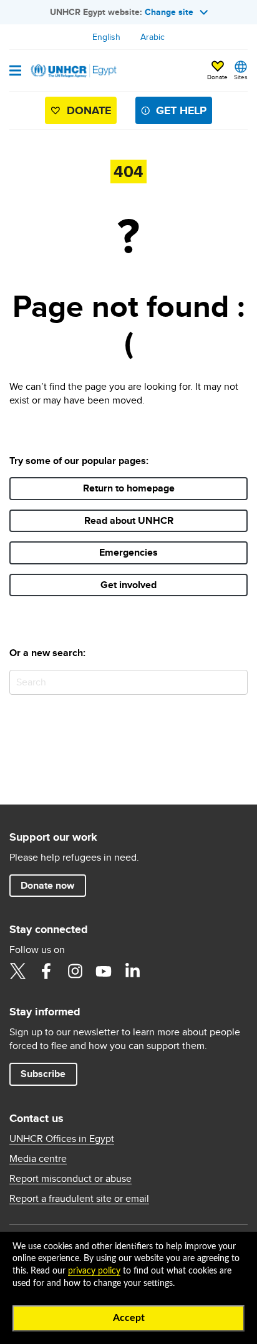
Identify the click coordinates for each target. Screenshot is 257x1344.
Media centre (38, 1159)
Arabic (152, 37)
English (106, 37)
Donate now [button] (47, 885)
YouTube (103, 971)
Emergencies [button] (128, 552)
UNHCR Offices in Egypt (61, 1139)
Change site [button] (169, 12)
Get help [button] (181, 110)
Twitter (17, 971)
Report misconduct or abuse (70, 1179)
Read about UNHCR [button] (128, 520)
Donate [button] (217, 76)
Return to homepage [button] (129, 488)
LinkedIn (132, 971)
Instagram (75, 971)
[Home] (73, 70)
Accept (129, 1318)
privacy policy (94, 1271)
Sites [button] (241, 76)
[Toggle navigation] (15, 72)
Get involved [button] (128, 585)
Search (235, 682)
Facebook (46, 971)
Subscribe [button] (49, 1073)
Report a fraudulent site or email (79, 1199)
